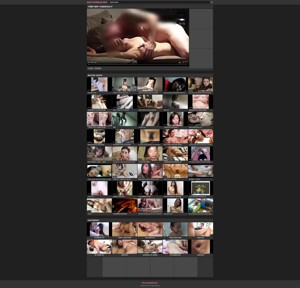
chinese (98, 68)
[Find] (211, 2)
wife (91, 68)
